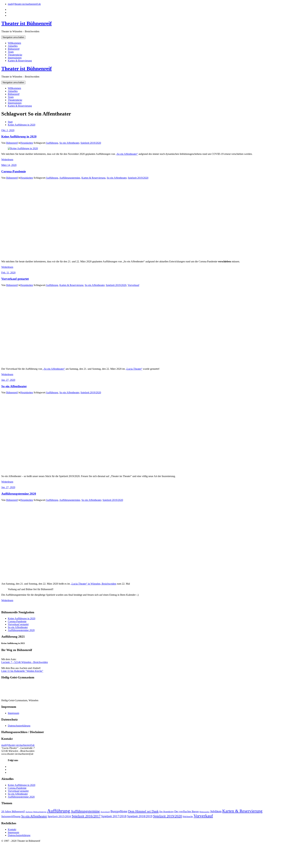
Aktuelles (13, 46)
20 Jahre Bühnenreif (13, 811)
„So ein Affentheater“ (127, 154)
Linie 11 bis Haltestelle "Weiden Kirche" (22, 671)
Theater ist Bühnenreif (26, 23)
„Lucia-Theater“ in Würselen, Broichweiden (93, 583)
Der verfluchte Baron (186, 811)
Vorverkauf (133, 285)
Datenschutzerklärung (19, 725)
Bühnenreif (13, 48)
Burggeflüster (118, 811)
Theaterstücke (15, 54)
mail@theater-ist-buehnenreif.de (24, 4)
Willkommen (14, 43)
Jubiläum (216, 811)
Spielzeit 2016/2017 (86, 816)
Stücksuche (188, 816)
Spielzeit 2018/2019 (139, 816)
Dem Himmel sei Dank (143, 811)
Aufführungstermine (69, 177)
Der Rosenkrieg (166, 811)
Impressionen (15, 57)
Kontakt (12, 829)
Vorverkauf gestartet (15, 278)
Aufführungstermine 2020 (18, 493)
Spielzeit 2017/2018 (113, 816)
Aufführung (52, 142)
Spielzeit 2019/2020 (90, 142)
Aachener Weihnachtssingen (36, 812)
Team (11, 51)
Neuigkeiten (26, 142)
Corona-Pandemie (13, 171)
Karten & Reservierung (20, 60)
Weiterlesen (7, 159)
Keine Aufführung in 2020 (21, 124)
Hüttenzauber (204, 812)
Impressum (13, 713)
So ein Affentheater (69, 142)
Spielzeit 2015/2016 (59, 816)
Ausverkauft (105, 812)
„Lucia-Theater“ (133, 368)
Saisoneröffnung (11, 816)
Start (10, 121)
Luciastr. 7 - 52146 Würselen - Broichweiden (24, 662)
